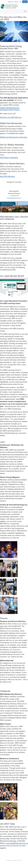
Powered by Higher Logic (14, 860)
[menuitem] (11, 1)
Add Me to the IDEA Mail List (10, 117)
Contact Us (10, 1)
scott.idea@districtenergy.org (14, 198)
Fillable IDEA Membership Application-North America (10, 108)
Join (20, 1)
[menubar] (15, 1)
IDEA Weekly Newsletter (9, 157)
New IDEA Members (7, 176)
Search (16, 1)
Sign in (25, 1)
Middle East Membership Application (13, 137)
